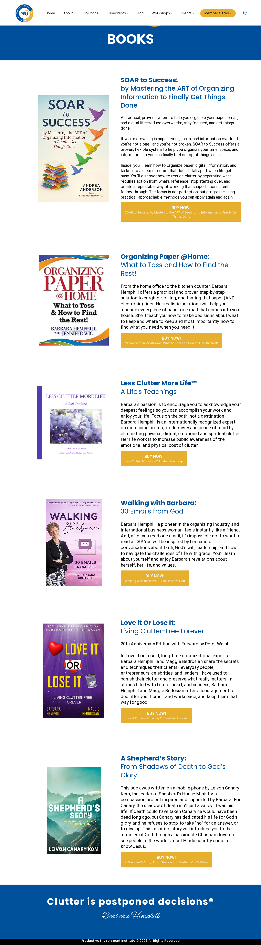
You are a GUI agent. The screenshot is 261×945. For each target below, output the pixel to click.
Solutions (91, 13)
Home (50, 13)
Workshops (161, 13)
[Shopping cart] (245, 13)
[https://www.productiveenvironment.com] (24, 13)
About (68, 13)
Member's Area (216, 13)
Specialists (117, 13)
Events (186, 13)
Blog (140, 13)
